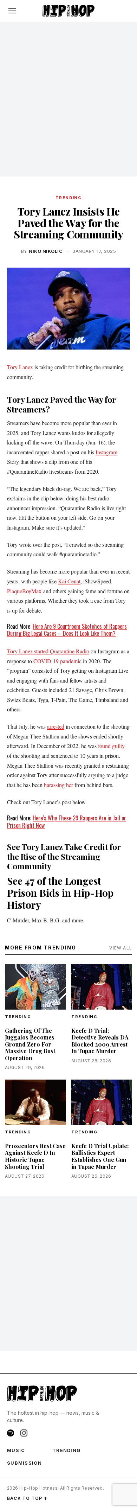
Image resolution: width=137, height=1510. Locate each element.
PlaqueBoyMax (24, 591)
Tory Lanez (20, 367)
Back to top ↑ (27, 1498)
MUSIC (16, 1450)
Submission (24, 1463)
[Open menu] (12, 11)
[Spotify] (10, 1433)
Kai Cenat (69, 581)
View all (120, 948)
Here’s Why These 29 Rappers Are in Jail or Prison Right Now (66, 822)
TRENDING (68, 197)
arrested (55, 726)
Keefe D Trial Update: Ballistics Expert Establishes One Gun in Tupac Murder (100, 1156)
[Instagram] (23, 1433)
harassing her (58, 784)
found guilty (111, 745)
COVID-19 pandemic (57, 661)
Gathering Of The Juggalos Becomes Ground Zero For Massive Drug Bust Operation (30, 1044)
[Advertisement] (68, 99)
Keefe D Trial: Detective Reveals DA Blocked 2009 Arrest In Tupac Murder (100, 1041)
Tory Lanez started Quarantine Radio (48, 651)
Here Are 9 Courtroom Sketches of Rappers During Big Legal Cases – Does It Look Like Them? (67, 630)
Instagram (106, 452)
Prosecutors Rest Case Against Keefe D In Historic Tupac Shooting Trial (35, 1156)
